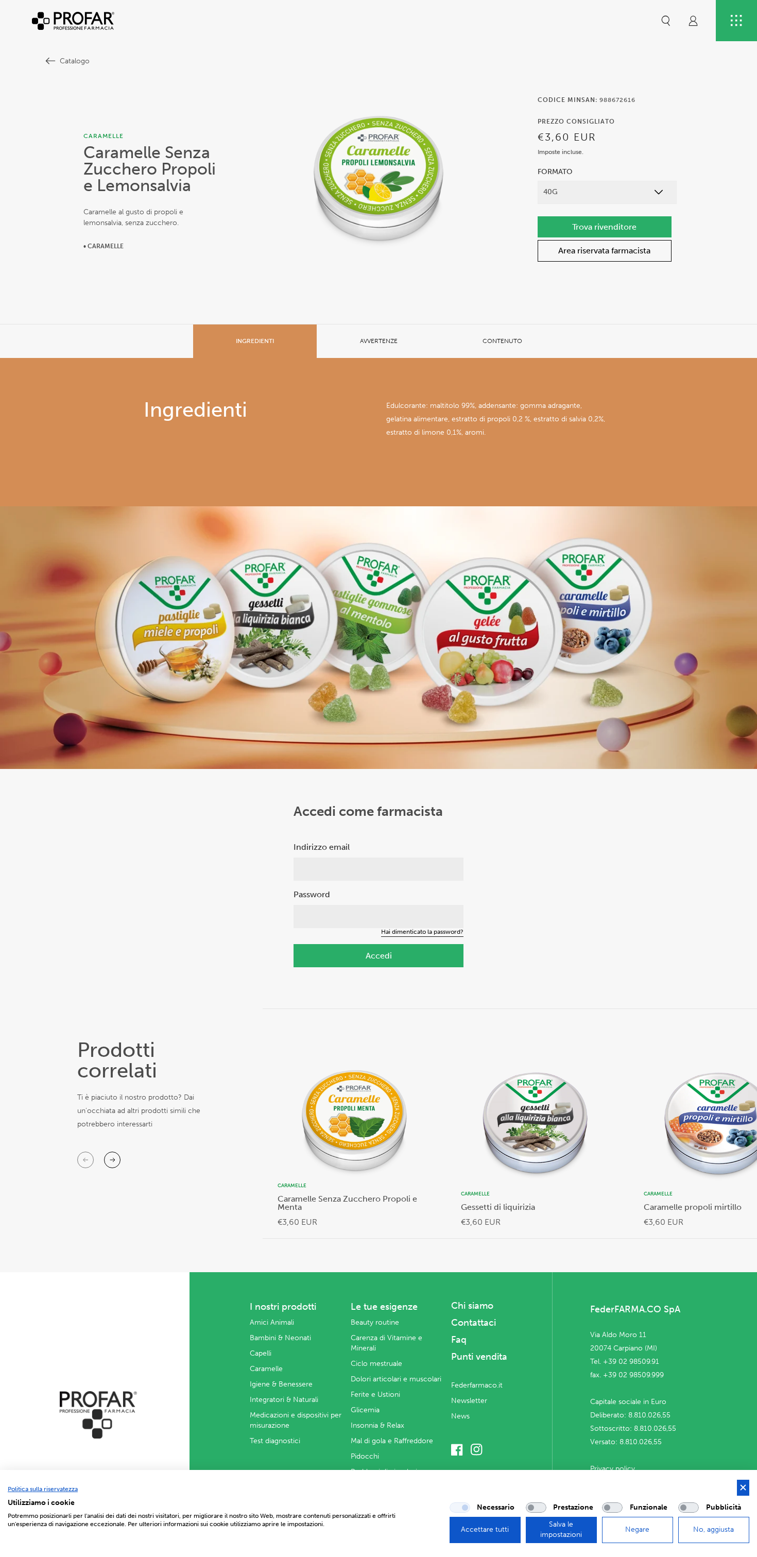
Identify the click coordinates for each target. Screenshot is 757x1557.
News (460, 1416)
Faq (459, 1339)
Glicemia (365, 1410)
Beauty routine (375, 1322)
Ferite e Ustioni (375, 1394)
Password (312, 894)
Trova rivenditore (604, 227)
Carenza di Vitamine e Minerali (386, 1343)
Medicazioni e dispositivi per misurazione (295, 1420)
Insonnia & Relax (377, 1425)
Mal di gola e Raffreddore (392, 1440)
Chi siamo (472, 1305)
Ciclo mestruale (376, 1363)
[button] (665, 20)
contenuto (502, 341)
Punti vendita (479, 1356)
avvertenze (379, 341)
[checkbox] (460, 1507)
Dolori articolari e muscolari (396, 1379)
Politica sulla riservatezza (43, 1489)
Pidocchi (365, 1456)
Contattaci (473, 1322)
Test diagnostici (275, 1440)
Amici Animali (272, 1322)
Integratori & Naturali (284, 1399)
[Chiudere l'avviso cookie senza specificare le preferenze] (743, 1488)
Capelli (260, 1353)
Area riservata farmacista (604, 250)
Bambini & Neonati (280, 1337)
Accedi (379, 956)
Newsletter (469, 1400)
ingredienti (255, 341)
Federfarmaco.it (477, 1385)
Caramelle (266, 1368)
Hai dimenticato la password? (422, 932)
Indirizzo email (322, 847)
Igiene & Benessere (281, 1384)
